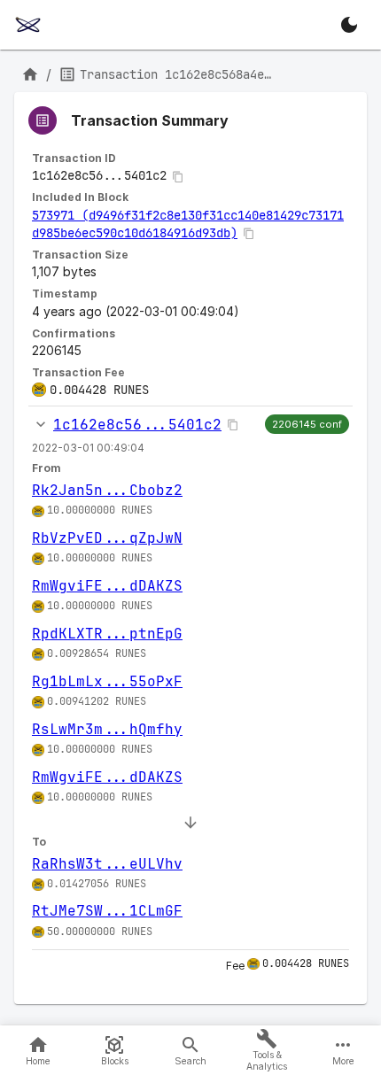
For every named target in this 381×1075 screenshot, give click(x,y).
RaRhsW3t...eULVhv (107, 864)
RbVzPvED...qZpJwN (107, 538)
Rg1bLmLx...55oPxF (107, 681)
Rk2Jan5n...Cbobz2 (107, 490)
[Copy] (178, 177)
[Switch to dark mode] (349, 25)
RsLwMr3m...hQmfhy (107, 729)
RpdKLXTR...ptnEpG (107, 633)
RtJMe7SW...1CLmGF (107, 910)
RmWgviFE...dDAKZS (107, 585)
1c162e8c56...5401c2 (137, 424)
